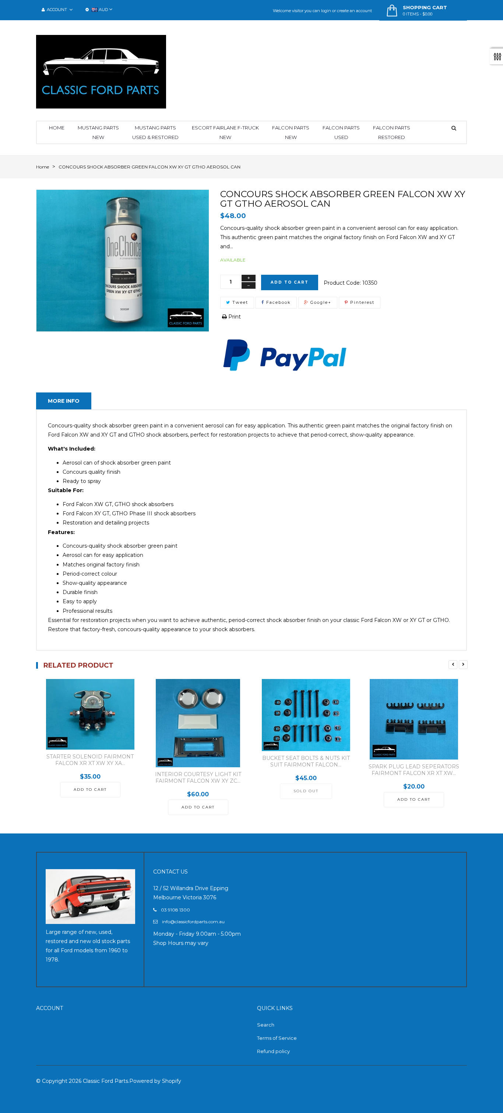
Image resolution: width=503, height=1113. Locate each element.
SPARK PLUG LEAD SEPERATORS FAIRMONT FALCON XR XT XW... (414, 769)
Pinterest (361, 302)
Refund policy (273, 1051)
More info (64, 401)
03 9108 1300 (175, 910)
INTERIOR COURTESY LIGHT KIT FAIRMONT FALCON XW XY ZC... (198, 777)
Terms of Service (277, 1038)
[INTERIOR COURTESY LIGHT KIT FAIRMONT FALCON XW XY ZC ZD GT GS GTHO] (198, 723)
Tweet (239, 302)
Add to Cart (290, 282)
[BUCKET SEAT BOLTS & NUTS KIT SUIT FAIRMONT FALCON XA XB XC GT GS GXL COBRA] (305, 715)
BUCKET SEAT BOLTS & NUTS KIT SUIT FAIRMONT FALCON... (306, 761)
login (326, 10)
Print (234, 316)
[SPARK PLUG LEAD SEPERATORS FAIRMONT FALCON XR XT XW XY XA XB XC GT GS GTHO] (413, 719)
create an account (354, 10)
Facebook (277, 302)
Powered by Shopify (155, 1081)
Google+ (320, 302)
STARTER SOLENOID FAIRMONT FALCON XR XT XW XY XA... (90, 760)
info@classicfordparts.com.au (193, 921)
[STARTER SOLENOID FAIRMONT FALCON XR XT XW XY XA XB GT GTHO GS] (90, 714)
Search (265, 1025)
